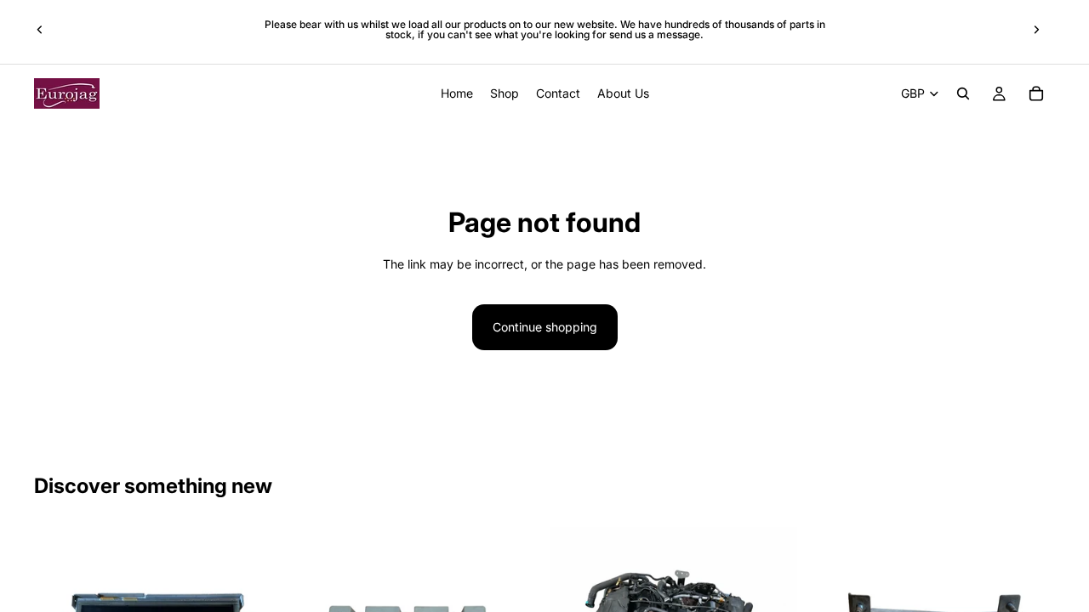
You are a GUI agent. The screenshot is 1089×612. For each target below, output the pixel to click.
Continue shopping (545, 327)
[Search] (963, 93)
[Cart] (1036, 93)
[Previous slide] (40, 29)
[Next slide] (1036, 29)
